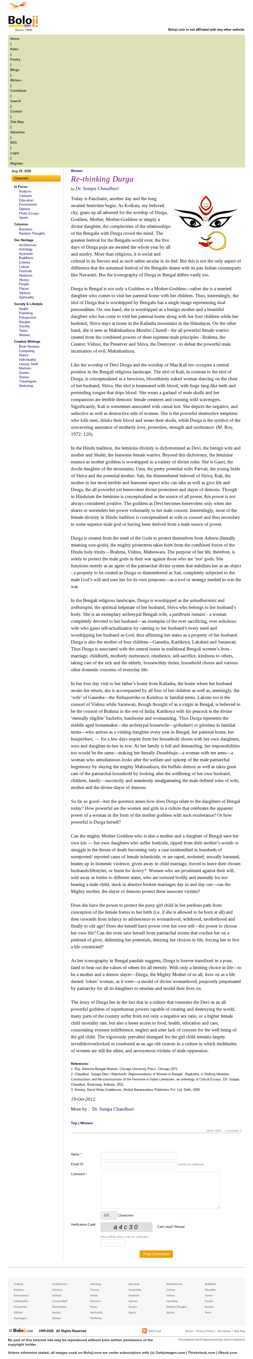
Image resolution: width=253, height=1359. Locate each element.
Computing (26, 351)
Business (25, 229)
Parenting (26, 313)
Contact (16, 111)
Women (24, 335)
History (24, 280)
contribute (18, 91)
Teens (23, 331)
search (15, 101)
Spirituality (26, 297)
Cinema (24, 262)
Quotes (24, 373)
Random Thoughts (32, 233)
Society (24, 326)
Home (189, 1331)
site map (17, 122)
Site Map (239, 1331)
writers (15, 80)
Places (24, 288)
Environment (28, 204)
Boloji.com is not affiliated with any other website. (206, 29)
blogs (14, 70)
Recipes (25, 322)
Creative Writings (27, 341)
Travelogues (28, 381)
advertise (17, 132)
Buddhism (26, 258)
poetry (15, 59)
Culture (24, 267)
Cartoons (25, 196)
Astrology (26, 249)
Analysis (25, 191)
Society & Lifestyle (28, 304)
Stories (24, 377)
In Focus (20, 187)
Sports (23, 217)
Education (26, 200)
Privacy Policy (205, 1331)
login (14, 153)
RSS (13, 142)
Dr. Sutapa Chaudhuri (97, 188)
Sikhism (25, 293)
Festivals (25, 271)
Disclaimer (224, 1331)
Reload (179, 1227)
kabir (14, 49)
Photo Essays (29, 213)
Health (23, 309)
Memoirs (25, 368)
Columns (21, 224)
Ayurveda (26, 254)
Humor (23, 355)
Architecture (27, 245)
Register (16, 163)
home (14, 39)
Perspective (27, 317)
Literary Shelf (28, 364)
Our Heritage (23, 240)
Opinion (24, 209)
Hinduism (25, 275)
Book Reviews (29, 346)
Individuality (27, 359)
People (24, 284)
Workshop (26, 386)
